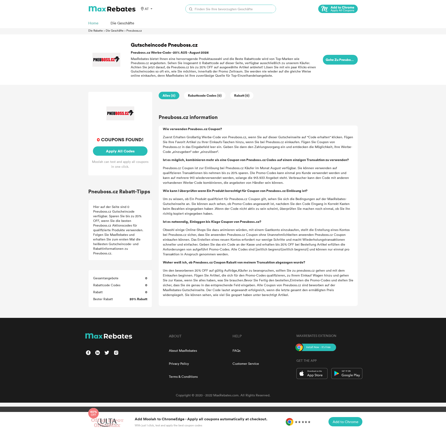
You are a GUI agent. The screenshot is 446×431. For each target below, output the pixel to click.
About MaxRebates (183, 350)
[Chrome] (338, 9)
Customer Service (246, 363)
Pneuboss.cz (134, 30)
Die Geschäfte (115, 30)
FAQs (236, 350)
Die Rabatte (95, 30)
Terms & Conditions (183, 376)
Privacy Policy (179, 363)
